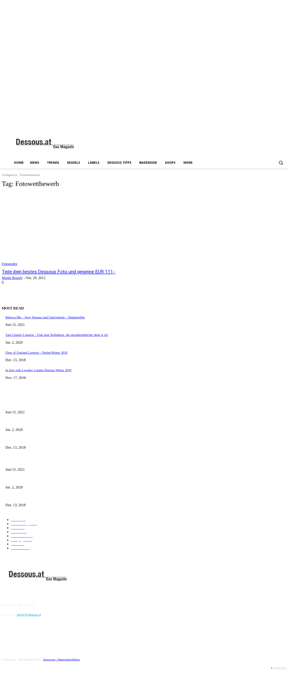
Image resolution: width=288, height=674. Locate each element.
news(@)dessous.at (29, 614)
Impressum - (50, 659)
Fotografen (9, 264)
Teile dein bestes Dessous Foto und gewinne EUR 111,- (58, 271)
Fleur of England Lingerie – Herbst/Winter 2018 (36, 352)
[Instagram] (17, 635)
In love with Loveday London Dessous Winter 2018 (38, 370)
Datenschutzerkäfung (68, 659)
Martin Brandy (12, 278)
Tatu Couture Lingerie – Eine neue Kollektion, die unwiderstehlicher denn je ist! (56, 335)
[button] (280, 162)
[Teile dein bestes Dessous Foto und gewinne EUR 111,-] (75, 229)
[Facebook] (6, 635)
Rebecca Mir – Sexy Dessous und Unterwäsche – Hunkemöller (45, 317)
